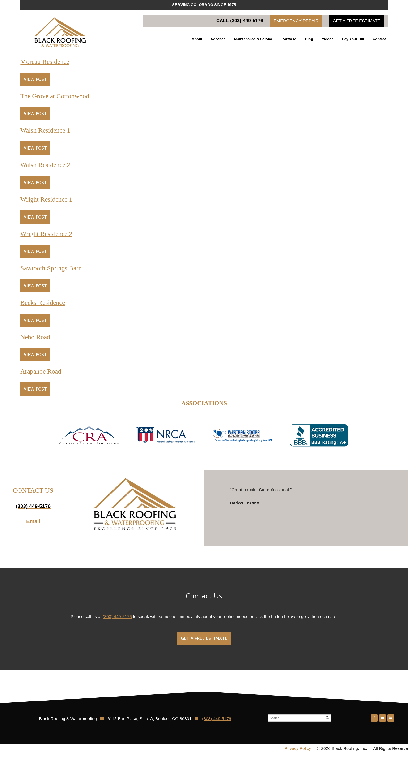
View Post (35, 79)
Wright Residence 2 (46, 233)
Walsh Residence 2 (45, 164)
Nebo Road (35, 337)
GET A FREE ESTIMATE (356, 20)
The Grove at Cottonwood (54, 96)
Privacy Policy (298, 748)
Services (218, 39)
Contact (379, 39)
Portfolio (288, 39)
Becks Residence (42, 302)
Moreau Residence (44, 61)
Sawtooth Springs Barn (51, 268)
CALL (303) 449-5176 (239, 20)
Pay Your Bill (353, 39)
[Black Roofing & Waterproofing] (60, 32)
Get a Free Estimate (204, 638)
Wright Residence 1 (46, 199)
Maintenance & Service (253, 39)
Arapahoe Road (40, 371)
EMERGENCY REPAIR (296, 20)
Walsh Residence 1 (45, 130)
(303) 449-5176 (117, 616)
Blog (309, 39)
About (197, 39)
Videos (327, 39)
